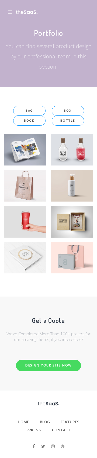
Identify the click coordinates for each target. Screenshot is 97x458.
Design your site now (48, 365)
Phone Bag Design (71, 251)
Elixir (72, 143)
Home (23, 421)
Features (70, 421)
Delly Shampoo (71, 179)
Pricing (33, 429)
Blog (45, 421)
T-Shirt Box (72, 216)
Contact (61, 429)
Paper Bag (25, 179)
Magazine (25, 143)
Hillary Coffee (25, 216)
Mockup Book (25, 251)
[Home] (26, 12)
